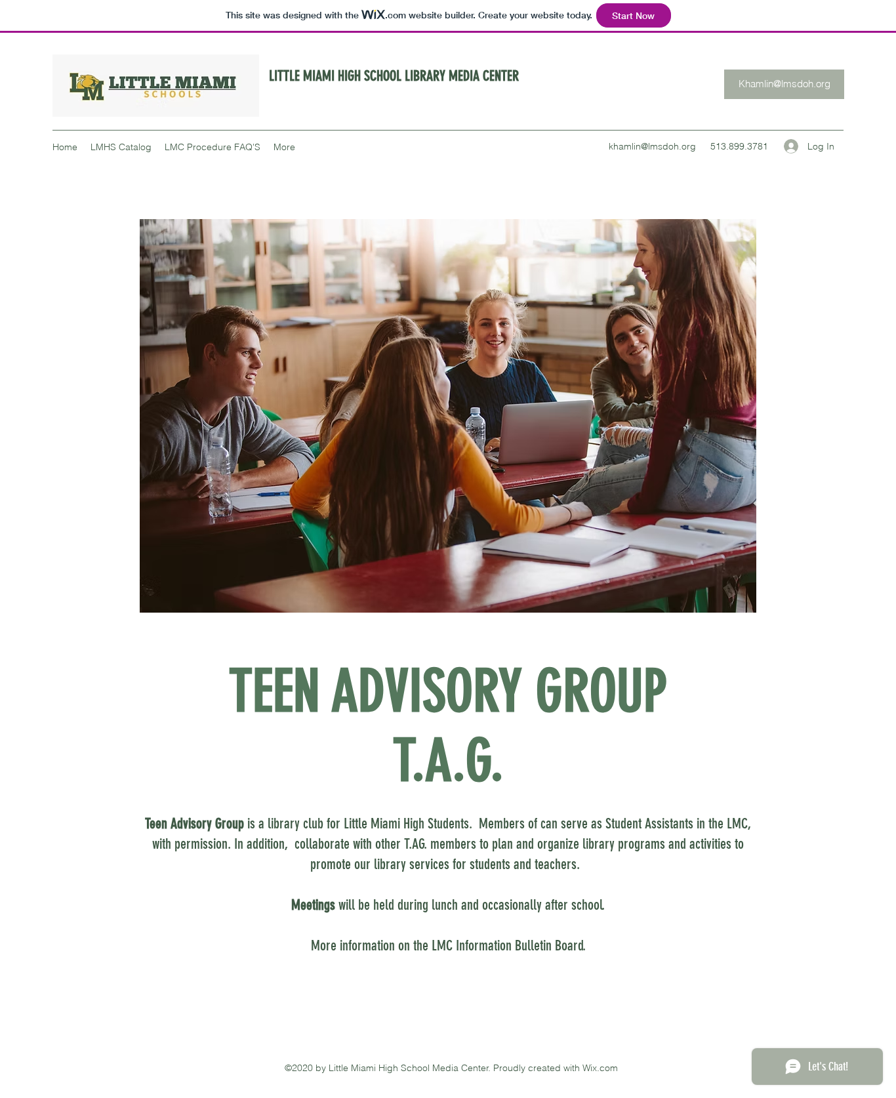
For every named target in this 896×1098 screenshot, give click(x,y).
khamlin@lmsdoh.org (652, 146)
